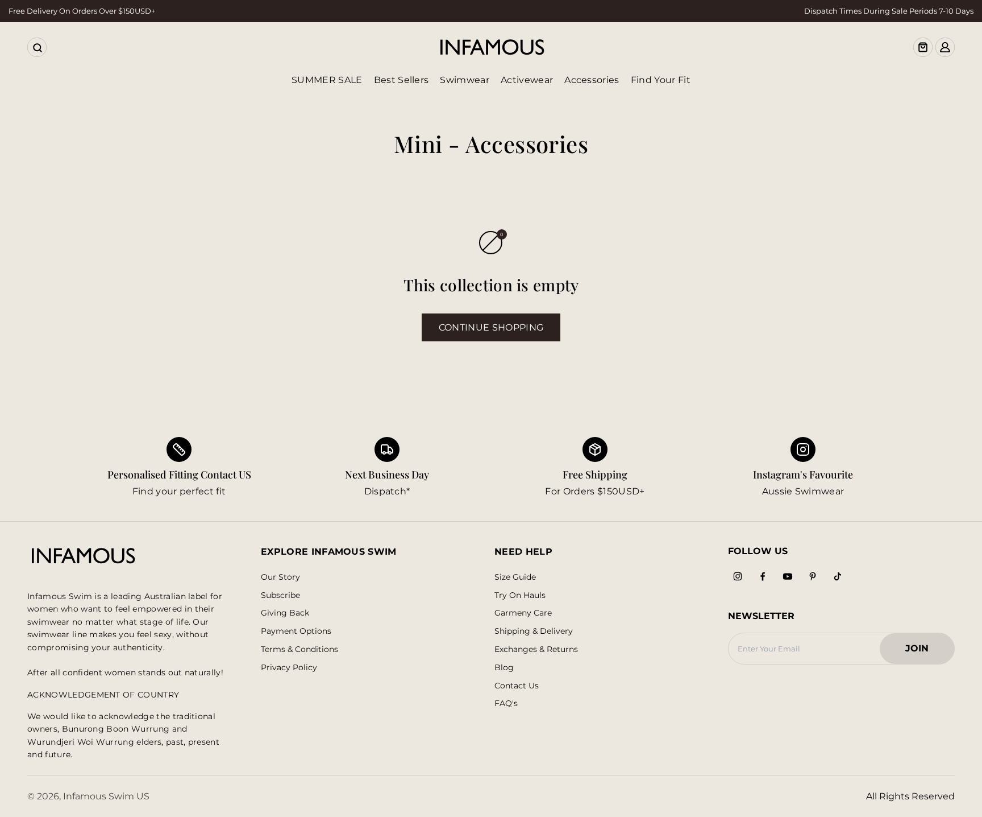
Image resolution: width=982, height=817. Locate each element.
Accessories (591, 80)
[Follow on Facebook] (762, 576)
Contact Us (516, 686)
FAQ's (506, 703)
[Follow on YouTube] (787, 576)
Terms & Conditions (299, 649)
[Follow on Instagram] (737, 576)
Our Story (280, 577)
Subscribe (280, 595)
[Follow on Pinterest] (812, 576)
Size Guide (515, 577)
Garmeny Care (523, 613)
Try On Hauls (520, 595)
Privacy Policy (289, 667)
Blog (504, 667)
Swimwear (464, 80)
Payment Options (296, 631)
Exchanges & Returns (536, 649)
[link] (387, 467)
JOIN (922, 652)
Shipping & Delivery (533, 631)
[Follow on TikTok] (837, 576)
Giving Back (285, 613)
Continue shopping (491, 327)
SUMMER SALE (327, 80)
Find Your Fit (660, 80)
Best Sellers (401, 80)
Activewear (527, 80)
